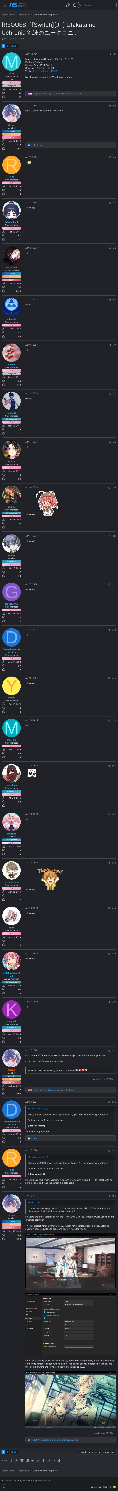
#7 (114, 345)
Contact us (96, 1487)
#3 (114, 157)
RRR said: (32, 1202)
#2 (114, 105)
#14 (114, 678)
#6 (114, 299)
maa (6, 38)
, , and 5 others (57, 93)
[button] (5, 5)
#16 (114, 766)
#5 (114, 248)
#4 (114, 202)
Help (105, 1487)
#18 (114, 863)
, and (54, 1440)
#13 (114, 630)
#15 (114, 720)
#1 (115, 54)
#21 (114, 1002)
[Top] (110, 1487)
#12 (114, 584)
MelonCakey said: (36, 1108)
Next (13, 46)
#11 (114, 536)
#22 (114, 1050)
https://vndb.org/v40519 (44, 71)
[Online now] (11, 219)
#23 (114, 1102)
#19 (114, 908)
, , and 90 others (53, 1090)
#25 (114, 1196)
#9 (114, 442)
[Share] (110, 54)
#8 (114, 393)
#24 (114, 1150)
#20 (114, 953)
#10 (114, 487)
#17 (114, 814)
